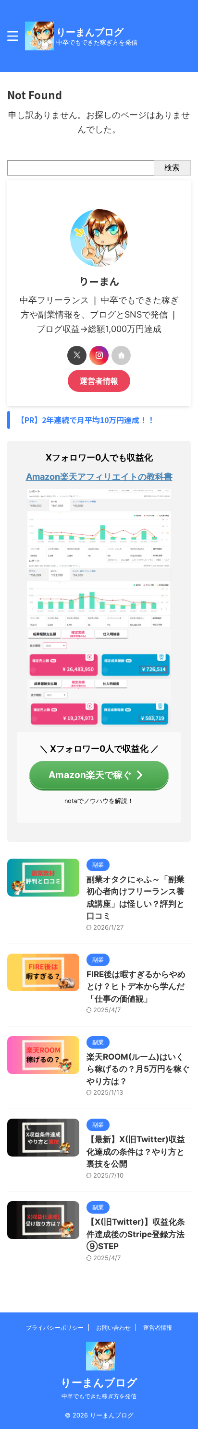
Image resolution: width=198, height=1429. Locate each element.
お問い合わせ (113, 1327)
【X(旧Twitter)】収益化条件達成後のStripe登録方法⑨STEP (136, 1234)
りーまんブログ (90, 32)
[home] (121, 355)
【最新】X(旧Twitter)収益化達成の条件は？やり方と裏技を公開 (136, 1151)
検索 (172, 167)
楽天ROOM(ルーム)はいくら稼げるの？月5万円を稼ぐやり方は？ (138, 1069)
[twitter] (77, 355)
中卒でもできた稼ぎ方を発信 (99, 1396)
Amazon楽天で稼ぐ (90, 774)
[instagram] (99, 355)
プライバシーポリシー (55, 1327)
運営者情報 (99, 381)
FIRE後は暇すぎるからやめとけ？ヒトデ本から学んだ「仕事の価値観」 (136, 986)
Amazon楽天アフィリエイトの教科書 (99, 477)
